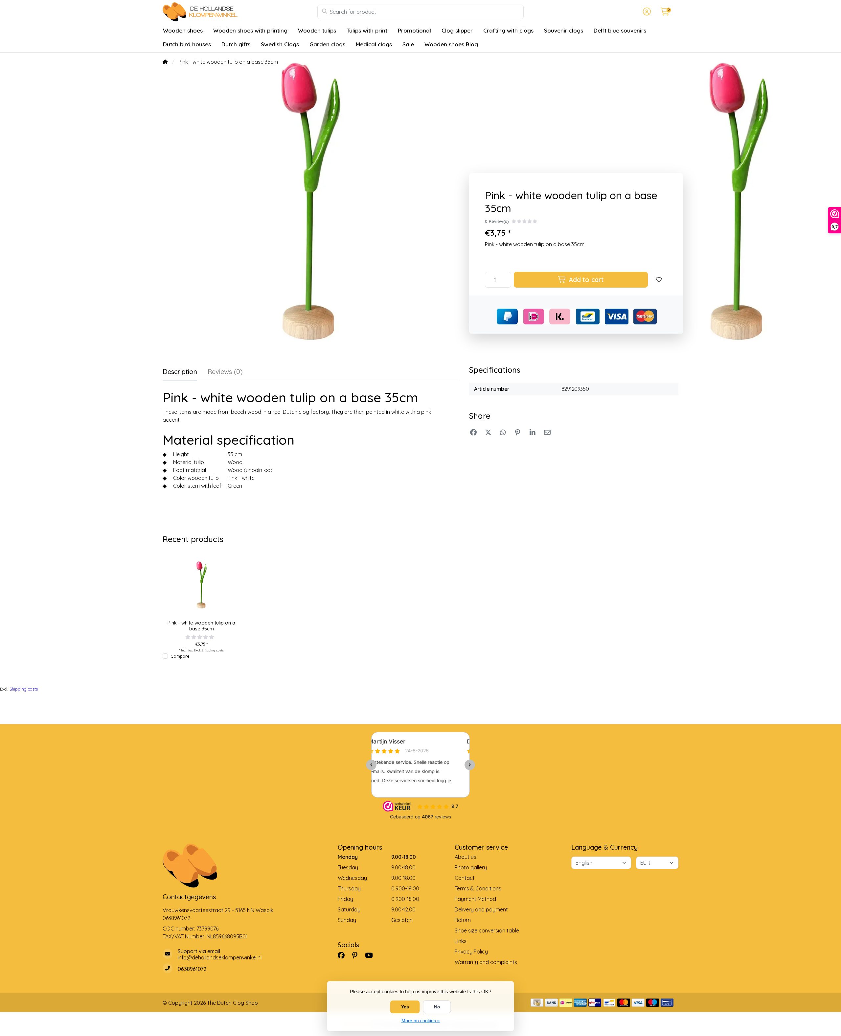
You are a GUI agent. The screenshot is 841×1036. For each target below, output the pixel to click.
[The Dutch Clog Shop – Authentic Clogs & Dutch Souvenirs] (240, 11)
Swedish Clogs (280, 44)
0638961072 (176, 918)
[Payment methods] (537, 1003)
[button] (646, 12)
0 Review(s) (497, 221)
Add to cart (585, 279)
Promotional (414, 30)
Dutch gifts (235, 44)
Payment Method (475, 899)
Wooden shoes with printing (250, 30)
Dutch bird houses (187, 44)
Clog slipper (457, 30)
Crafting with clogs (508, 30)
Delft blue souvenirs (620, 30)
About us (465, 857)
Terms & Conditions (478, 888)
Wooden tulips (317, 30)
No (437, 1006)
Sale (408, 44)
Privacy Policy (471, 951)
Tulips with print (367, 30)
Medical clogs (374, 44)
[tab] (225, 373)
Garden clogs (327, 44)
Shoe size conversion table (487, 930)
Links (460, 941)
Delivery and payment (481, 909)
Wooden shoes (183, 30)
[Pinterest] (357, 955)
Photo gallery (471, 867)
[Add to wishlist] (659, 280)
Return (463, 920)
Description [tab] (180, 371)
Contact (465, 878)
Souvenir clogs (563, 30)
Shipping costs (213, 650)
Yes (405, 1006)
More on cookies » (420, 1020)
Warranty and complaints (486, 962)
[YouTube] (371, 955)
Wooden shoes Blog (451, 44)
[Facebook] (344, 955)
